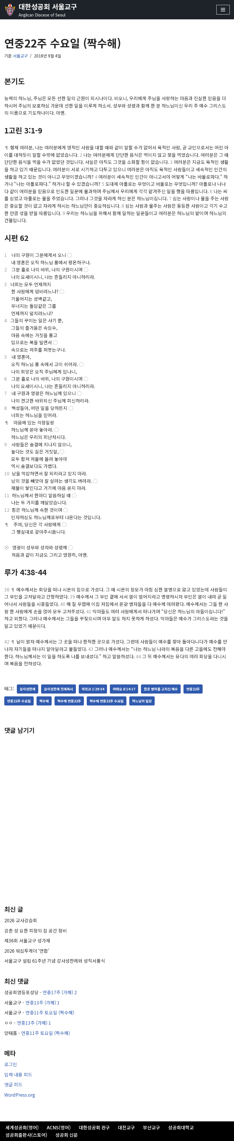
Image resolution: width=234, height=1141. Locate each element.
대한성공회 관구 (94, 1127)
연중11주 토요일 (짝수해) (49, 1012)
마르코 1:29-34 (93, 688)
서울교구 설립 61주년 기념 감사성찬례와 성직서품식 (54, 960)
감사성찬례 (27, 688)
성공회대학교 (181, 1127)
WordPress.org (19, 1094)
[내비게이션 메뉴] (223, 10)
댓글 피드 (13, 1084)
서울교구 (20, 56)
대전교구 (126, 1127)
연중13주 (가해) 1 (42, 1002)
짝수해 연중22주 (69, 700)
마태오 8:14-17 (124, 688)
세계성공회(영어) (22, 1127)
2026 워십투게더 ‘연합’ (26, 950)
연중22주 (193, 688)
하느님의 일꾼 (142, 700)
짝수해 (44, 700)
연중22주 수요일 (19, 700)
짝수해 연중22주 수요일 (107, 700)
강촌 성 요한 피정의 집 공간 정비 (35, 930)
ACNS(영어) (59, 1127)
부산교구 (151, 1127)
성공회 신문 (66, 1134)
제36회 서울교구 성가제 (27, 940)
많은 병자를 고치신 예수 (161, 688)
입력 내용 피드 (18, 1074)
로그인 (10, 1064)
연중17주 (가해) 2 (60, 992)
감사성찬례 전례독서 (58, 688)
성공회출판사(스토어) (26, 1134)
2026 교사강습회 (20, 920)
